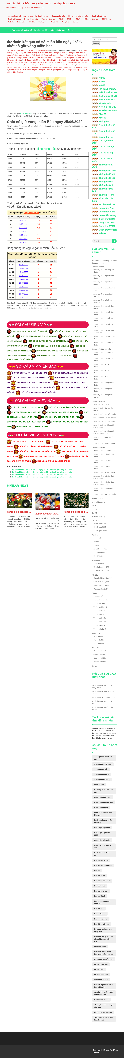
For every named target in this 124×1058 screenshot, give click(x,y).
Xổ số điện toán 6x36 (103, 126)
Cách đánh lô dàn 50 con (32, 60)
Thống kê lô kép (107, 178)
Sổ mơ (75, 22)
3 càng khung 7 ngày (103, 764)
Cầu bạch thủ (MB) (102, 141)
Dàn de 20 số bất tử (36, 62)
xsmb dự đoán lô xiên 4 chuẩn (76, 511)
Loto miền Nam (107, 212)
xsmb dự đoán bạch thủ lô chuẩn (103, 283)
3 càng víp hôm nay (75, 53)
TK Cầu (32, 22)
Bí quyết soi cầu (31, 19)
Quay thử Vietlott (108, 230)
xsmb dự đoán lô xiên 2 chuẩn (102, 365)
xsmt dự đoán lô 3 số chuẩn (104, 421)
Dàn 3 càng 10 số (68, 60)
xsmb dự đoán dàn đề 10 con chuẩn (103, 325)
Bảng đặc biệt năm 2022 (76, 58)
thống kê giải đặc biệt (71, 70)
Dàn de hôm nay (17, 65)
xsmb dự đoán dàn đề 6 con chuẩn (47, 513)
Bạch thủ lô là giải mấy (18, 58)
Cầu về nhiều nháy (102, 159)
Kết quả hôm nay (91, 19)
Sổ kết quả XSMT (108, 99)
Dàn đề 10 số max (43, 65)
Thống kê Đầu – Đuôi (103, 190)
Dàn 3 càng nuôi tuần (103, 865)
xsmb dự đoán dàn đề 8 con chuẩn (104, 319)
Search (96, 43)
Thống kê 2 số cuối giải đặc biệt (50, 70)
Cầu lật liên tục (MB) (103, 147)
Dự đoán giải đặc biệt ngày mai (103, 930)
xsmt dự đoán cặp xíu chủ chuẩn (103, 409)
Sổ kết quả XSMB (108, 92)
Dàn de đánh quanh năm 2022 (68, 62)
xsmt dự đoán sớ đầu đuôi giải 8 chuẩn (103, 426)
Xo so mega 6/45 (107, 107)
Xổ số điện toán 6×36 (101, 571)
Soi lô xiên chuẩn (101, 1000)
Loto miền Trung (107, 215)
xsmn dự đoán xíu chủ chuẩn (104, 494)
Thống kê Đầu (106, 181)
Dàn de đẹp (99, 909)
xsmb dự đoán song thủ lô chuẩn (103, 390)
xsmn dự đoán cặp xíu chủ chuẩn (103, 455)
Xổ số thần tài (106, 137)
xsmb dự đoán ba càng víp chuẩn (103, 271)
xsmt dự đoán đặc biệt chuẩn (104, 414)
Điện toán (21, 22)
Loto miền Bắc (106, 208)
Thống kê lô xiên (107, 174)
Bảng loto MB (98, 644)
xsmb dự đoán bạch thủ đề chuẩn (103, 277)
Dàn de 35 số (50, 62)
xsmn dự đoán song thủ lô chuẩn (103, 489)
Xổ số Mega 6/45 (100, 552)
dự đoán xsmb (100, 947)
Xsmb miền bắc (58, 16)
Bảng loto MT (98, 636)
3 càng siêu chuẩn (60, 53)
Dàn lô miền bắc (69, 65)
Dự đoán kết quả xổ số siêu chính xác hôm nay (103, 939)
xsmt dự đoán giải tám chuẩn (104, 418)
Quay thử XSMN (107, 222)
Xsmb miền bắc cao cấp (78, 16)
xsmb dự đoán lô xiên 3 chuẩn (102, 371)
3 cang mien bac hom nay (42, 53)
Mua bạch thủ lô (101, 980)
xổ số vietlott (105, 103)
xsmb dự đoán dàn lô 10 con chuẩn (104, 337)
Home (9, 30)
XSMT (78, 19)
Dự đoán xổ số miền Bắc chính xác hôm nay (104, 953)
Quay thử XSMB (107, 219)
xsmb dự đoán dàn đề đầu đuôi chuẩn (103, 331)
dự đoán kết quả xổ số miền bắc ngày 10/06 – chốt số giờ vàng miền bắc (42, 472)
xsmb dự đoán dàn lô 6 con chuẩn (103, 353)
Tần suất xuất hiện (102, 199)
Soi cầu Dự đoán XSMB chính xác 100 (103, 993)
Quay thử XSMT (107, 226)
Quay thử (65, 22)
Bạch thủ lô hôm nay (68, 55)
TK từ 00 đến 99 (107, 204)
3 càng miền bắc (24, 53)
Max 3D (103, 114)
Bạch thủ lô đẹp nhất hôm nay (47, 55)
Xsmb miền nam (14, 19)
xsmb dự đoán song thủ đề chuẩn (103, 384)
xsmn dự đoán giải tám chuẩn (102, 467)
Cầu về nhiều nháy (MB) (102, 578)
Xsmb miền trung (99, 16)
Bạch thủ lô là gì (101, 807)
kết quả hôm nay (107, 89)
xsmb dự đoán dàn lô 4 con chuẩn (103, 343)
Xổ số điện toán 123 (103, 132)
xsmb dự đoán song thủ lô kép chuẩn (103, 396)
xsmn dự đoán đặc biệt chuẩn (102, 461)
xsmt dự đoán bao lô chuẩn (103, 404)
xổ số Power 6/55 (108, 110)
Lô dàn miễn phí (69, 67)
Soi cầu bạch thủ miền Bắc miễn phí (23, 70)
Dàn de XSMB (29, 65)
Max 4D (103, 118)
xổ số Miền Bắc (46, 148)
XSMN (69, 19)
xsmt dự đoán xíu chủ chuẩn (104, 443)
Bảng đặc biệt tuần (14, 60)
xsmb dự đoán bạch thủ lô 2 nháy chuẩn (19, 511)
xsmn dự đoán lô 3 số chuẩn (104, 472)
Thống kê (42, 22)
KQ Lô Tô (54, 22)
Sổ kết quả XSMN (108, 96)
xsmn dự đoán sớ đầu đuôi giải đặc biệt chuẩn (103, 483)
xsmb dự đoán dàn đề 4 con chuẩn (104, 307)
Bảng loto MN (98, 640)
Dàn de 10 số (23, 62)
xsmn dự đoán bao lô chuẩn (104, 450)
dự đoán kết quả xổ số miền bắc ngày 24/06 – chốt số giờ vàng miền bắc (42, 477)
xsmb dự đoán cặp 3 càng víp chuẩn (103, 301)
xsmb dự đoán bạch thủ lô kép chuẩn (103, 295)
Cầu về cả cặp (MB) (102, 154)
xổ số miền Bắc (26, 113)
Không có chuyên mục (30, 67)
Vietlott (11, 22)
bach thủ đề (30, 55)
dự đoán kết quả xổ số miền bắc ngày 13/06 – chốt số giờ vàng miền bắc (42, 474)
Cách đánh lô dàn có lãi (52, 60)
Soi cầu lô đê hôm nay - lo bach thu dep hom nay (29, 50)
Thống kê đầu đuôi (102, 166)
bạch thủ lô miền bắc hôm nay (38, 58)
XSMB (61, 19)
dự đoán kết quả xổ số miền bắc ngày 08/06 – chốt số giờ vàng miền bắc (42, 470)
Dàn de (14, 62)
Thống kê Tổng (107, 195)
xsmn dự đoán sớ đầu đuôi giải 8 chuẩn (103, 477)
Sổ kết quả (106, 19)
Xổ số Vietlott (98, 556)
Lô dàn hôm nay (45, 67)
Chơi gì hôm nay (48, 19)
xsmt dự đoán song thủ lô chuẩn (103, 438)
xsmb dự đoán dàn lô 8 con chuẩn (103, 359)
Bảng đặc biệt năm (58, 58)
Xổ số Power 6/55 (100, 549)
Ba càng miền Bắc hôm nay (103, 791)
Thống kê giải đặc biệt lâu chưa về (103, 1018)
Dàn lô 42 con (56, 65)
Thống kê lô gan (107, 170)
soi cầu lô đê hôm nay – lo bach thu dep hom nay (40, 3)
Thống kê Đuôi (106, 185)
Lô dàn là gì (57, 67)
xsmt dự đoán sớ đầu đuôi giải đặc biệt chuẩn (103, 432)
